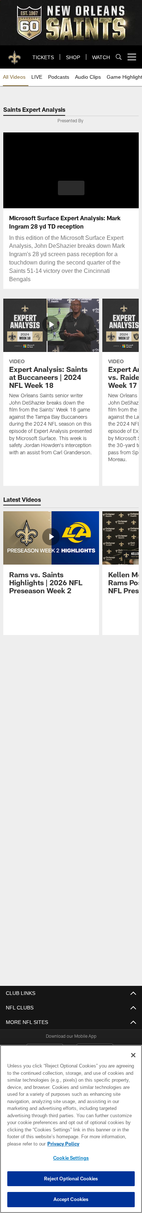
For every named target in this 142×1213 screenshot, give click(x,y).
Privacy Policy (62, 1144)
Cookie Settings (71, 1158)
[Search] (119, 57)
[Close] (133, 1055)
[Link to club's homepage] (14, 54)
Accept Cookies (71, 1199)
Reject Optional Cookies (71, 1178)
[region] (71, 1129)
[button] (71, 188)
